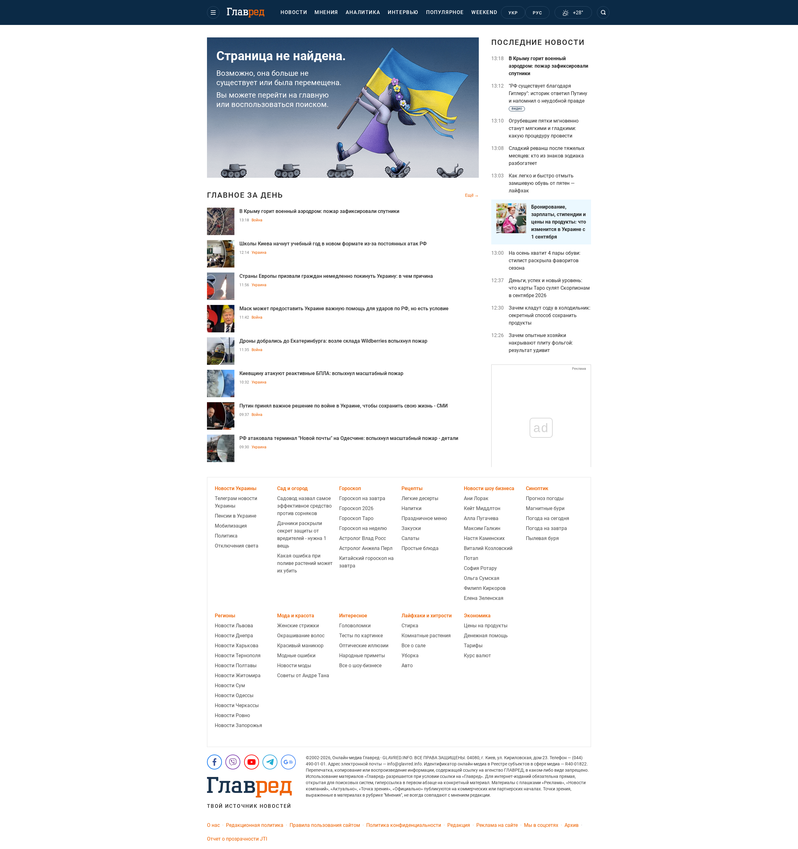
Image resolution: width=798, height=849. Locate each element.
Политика (226, 536)
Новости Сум (230, 685)
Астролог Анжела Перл (365, 548)
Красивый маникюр (300, 646)
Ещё (469, 195)
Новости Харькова (236, 646)
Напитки (411, 508)
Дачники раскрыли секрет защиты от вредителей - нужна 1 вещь (301, 534)
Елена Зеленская (483, 598)
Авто (407, 665)
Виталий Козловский (488, 548)
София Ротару (480, 568)
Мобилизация (231, 526)
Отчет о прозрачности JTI (237, 839)
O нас (213, 825)
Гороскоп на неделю (363, 528)
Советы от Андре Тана (303, 675)
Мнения (326, 12)
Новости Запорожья (238, 725)
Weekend (484, 12)
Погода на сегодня (547, 518)
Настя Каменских (484, 538)
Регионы (225, 616)
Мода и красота (295, 616)
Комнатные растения (426, 636)
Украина (259, 252)
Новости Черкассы (237, 705)
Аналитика (363, 12)
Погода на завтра (546, 528)
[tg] (269, 762)
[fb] (214, 762)
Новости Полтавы (236, 665)
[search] (603, 12)
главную (314, 95)
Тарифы (473, 646)
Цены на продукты (485, 626)
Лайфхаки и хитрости (426, 616)
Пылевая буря (542, 538)
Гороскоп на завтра (362, 498)
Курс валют (477, 655)
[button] (213, 12)
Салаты (410, 538)
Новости (294, 12)
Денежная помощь (486, 636)
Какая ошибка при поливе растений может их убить (305, 563)
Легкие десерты (419, 498)
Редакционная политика (254, 825)
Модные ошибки (296, 655)
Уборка (410, 655)
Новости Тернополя (238, 655)
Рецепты (412, 488)
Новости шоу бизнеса (489, 488)
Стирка (409, 626)
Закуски (411, 528)
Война (257, 220)
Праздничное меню (424, 518)
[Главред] (245, 13)
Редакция (458, 825)
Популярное (445, 12)
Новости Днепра (234, 636)
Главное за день (245, 195)
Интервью (403, 12)
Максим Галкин (482, 528)
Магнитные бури (545, 508)
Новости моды (294, 665)
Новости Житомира (238, 675)
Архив (572, 825)
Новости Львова (234, 626)
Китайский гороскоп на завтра (366, 562)
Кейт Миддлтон (482, 508)
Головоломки (355, 626)
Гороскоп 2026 (356, 508)
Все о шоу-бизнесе (360, 665)
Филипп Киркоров (485, 588)
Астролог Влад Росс (362, 538)
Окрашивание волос (300, 636)
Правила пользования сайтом (325, 825)
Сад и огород (292, 488)
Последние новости (538, 42)
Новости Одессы (234, 695)
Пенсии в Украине (235, 516)
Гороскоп (350, 488)
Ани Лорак (476, 498)
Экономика (477, 616)
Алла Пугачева (481, 518)
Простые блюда (420, 548)
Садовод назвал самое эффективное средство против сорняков (304, 505)
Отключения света (236, 546)
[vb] (232, 762)
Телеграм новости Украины (236, 502)
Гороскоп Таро (356, 518)
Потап (471, 558)
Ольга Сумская (481, 578)
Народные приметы (362, 655)
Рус (537, 12)
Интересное (353, 616)
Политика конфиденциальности (403, 825)
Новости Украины (236, 488)
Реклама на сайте (497, 825)
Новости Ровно (232, 715)
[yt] (251, 762)
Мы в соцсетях (541, 825)
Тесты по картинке (361, 636)
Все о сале (413, 646)
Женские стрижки (298, 626)
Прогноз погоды (545, 498)
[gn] (288, 762)
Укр (513, 12)
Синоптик (537, 488)
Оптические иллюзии (363, 646)
